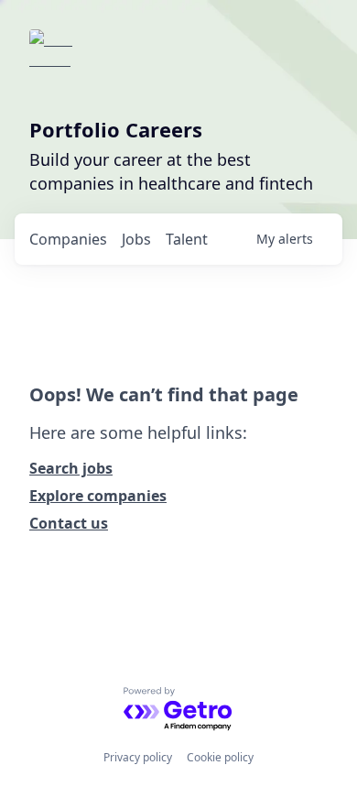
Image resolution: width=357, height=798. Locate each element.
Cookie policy (220, 757)
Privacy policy (137, 757)
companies (68, 239)
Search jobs (71, 468)
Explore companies (98, 496)
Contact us (68, 523)
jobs (136, 239)
